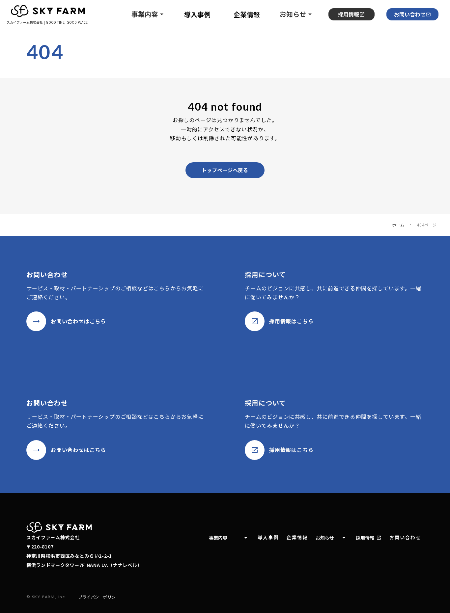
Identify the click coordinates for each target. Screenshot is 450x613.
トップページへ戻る (225, 170)
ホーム (398, 224)
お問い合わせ (410, 14)
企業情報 (297, 537)
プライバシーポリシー (99, 597)
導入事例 (268, 537)
